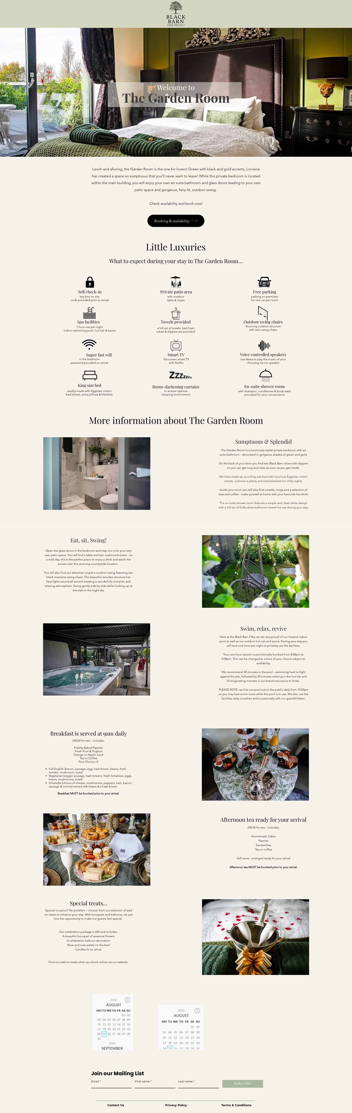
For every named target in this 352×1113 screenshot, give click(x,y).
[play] (141, 506)
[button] (96, 473)
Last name (185, 1081)
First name (142, 1081)
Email (95, 1081)
